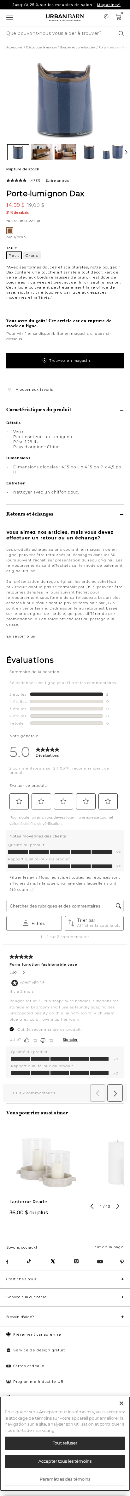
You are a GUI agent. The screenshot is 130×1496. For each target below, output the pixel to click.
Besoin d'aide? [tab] (20, 1317)
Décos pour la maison (41, 47)
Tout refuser (65, 1442)
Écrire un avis (57, 180)
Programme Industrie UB (38, 1381)
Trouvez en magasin (69, 360)
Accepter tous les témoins (65, 1461)
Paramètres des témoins (65, 1479)
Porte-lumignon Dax (45, 193)
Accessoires (14, 47)
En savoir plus (20, 636)
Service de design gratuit (39, 1350)
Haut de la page (108, 1247)
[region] (65, 1443)
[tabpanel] (46, 1174)
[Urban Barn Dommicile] (65, 17)
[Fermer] (121, 1403)
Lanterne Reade (28, 1202)
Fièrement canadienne (37, 1334)
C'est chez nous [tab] (21, 1279)
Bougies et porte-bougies (77, 47)
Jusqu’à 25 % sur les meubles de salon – (67, 5)
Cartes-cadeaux (28, 1366)
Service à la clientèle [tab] (26, 1297)
